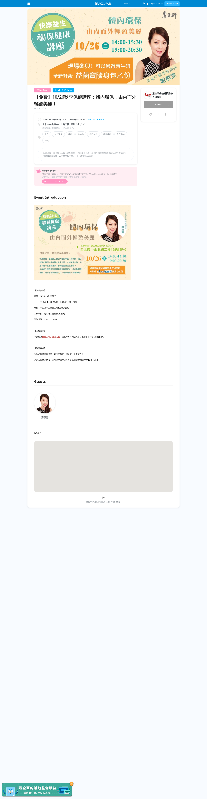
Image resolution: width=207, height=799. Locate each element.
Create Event (172, 3)
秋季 (47, 134)
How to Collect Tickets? (54, 181)
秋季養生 (121, 134)
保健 (47, 140)
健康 (70, 134)
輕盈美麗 (93, 134)
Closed (158, 104)
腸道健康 (107, 134)
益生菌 (81, 134)
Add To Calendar (95, 119)
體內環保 (58, 134)
